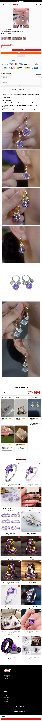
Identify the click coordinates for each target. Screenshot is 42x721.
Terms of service (6, 695)
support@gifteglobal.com (8, 676)
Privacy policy (6, 693)
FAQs (4, 687)
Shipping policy (6, 697)
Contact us (5, 683)
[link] (3, 3)
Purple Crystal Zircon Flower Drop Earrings (7, 422)
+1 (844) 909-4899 (7, 675)
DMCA (5, 688)
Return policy (6, 699)
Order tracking (6, 685)
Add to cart (21, 719)
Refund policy (6, 701)
